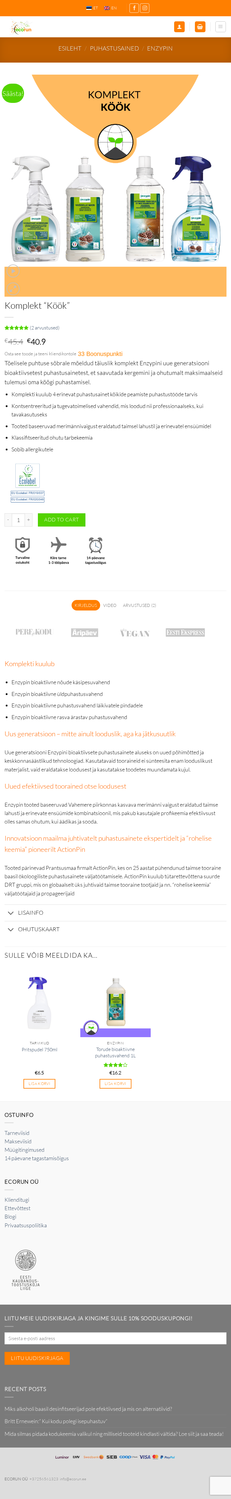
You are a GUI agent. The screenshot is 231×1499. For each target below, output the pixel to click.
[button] (200, 26)
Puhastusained (114, 48)
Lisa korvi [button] (39, 1083)
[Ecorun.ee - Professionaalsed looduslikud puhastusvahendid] (42, 26)
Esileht (70, 48)
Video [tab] (109, 605)
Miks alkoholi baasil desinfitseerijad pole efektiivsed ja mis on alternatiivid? (88, 1408)
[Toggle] (11, 913)
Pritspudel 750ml (39, 1049)
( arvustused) (45, 328)
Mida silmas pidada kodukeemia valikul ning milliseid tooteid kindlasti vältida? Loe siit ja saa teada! (114, 1433)
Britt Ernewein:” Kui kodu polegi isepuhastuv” (56, 1421)
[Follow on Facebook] (134, 8)
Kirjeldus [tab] (86, 605)
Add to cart (61, 519)
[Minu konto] (179, 26)
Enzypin (160, 48)
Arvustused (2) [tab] (139, 605)
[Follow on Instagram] (144, 8)
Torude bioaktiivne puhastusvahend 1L (115, 1052)
